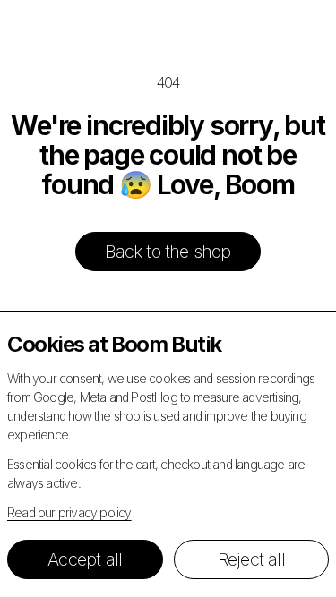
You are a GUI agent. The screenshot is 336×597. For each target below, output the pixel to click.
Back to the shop (167, 251)
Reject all (251, 559)
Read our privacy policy (69, 512)
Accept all (84, 559)
